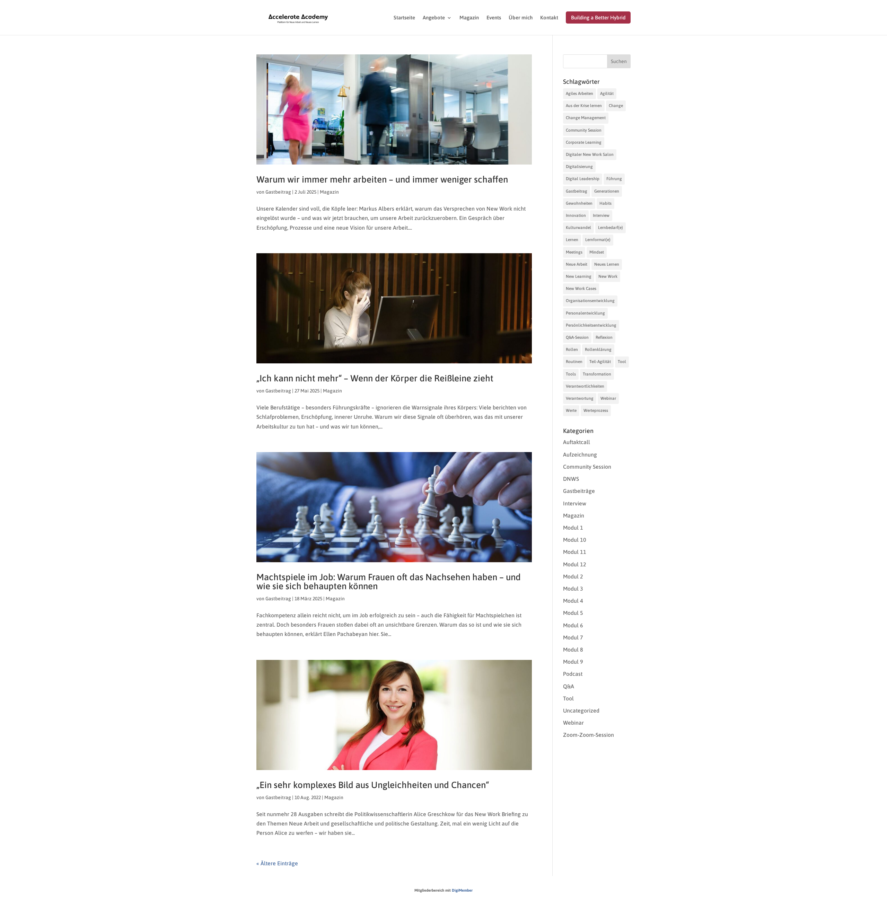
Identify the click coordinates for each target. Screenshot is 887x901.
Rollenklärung (598, 349)
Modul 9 (573, 662)
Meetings (574, 252)
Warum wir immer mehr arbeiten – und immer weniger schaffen (382, 179)
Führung (614, 178)
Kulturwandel (578, 227)
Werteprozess (595, 410)
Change (616, 105)
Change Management (586, 117)
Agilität (607, 93)
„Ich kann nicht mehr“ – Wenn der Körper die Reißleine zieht (374, 378)
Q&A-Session (577, 337)
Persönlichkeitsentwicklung (591, 325)
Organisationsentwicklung (590, 300)
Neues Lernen (606, 264)
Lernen (572, 239)
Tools (571, 374)
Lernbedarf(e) (610, 227)
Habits (605, 203)
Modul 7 (573, 637)
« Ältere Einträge (277, 863)
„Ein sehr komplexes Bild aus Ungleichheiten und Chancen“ (372, 785)
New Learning (578, 276)
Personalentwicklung (585, 313)
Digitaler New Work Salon (590, 154)
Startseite (404, 17)
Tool (622, 361)
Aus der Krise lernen (584, 105)
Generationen (606, 191)
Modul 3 (573, 588)
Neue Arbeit (576, 264)
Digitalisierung (579, 166)
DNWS (571, 479)
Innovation (576, 215)
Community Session (583, 130)
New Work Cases (581, 288)
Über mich (521, 17)
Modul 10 (574, 540)
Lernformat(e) (598, 239)
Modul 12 (574, 564)
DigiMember (462, 890)
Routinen (574, 361)
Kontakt (549, 17)
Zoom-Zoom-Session (588, 735)
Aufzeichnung (580, 454)
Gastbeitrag (278, 192)
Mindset (596, 252)
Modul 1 (573, 527)
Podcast (572, 674)
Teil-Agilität (600, 361)
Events (493, 17)
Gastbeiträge (579, 491)
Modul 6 (573, 625)
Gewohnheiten (579, 203)
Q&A (568, 686)
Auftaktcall (576, 442)
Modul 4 (573, 601)
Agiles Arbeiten (579, 93)
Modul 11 (574, 552)
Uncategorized (581, 710)
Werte (571, 410)
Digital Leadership (582, 178)
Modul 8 (573, 649)
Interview (601, 215)
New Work (607, 276)
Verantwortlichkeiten (585, 386)
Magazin (469, 17)
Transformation (597, 374)
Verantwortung (580, 398)
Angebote (434, 17)
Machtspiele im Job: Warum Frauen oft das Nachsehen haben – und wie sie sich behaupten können (388, 581)
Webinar (608, 398)
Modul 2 (573, 576)
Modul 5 (573, 613)
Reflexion (604, 337)
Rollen (572, 349)
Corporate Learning (583, 142)
